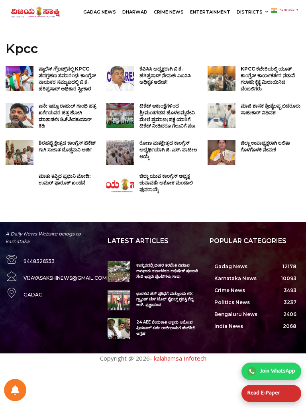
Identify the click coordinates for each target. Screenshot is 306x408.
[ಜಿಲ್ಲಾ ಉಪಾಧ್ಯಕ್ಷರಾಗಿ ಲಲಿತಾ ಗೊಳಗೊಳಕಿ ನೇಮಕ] (221, 152)
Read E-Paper (263, 393)
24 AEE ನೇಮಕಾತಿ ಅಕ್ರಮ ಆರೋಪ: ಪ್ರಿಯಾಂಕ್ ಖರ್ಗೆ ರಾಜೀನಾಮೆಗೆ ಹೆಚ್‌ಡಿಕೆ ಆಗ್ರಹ (165, 328)
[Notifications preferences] (15, 390)
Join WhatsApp (277, 371)
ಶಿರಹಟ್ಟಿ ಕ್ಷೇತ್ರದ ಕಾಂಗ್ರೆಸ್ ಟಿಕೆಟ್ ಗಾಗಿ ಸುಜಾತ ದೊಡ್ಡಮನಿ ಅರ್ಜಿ (67, 146)
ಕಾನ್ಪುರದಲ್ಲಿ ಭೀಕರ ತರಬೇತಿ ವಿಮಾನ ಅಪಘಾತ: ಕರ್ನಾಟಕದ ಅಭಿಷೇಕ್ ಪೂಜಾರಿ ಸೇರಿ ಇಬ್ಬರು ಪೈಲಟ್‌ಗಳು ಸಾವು (167, 271)
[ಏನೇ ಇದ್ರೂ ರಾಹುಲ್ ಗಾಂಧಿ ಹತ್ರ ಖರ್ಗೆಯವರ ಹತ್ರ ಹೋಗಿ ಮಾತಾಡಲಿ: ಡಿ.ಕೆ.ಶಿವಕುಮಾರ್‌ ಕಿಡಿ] (19, 115)
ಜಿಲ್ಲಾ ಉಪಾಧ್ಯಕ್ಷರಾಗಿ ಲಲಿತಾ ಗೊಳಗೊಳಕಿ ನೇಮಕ (265, 146)
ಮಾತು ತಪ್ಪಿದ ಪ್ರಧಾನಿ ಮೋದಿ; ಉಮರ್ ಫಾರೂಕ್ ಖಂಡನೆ (64, 179)
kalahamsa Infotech (180, 358)
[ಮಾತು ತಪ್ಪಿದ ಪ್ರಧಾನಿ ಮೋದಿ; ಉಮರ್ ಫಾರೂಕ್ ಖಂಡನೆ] (19, 185)
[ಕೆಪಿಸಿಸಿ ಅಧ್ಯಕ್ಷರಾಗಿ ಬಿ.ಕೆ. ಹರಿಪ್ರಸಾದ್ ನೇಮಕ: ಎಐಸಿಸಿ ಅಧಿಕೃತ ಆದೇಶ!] (120, 78)
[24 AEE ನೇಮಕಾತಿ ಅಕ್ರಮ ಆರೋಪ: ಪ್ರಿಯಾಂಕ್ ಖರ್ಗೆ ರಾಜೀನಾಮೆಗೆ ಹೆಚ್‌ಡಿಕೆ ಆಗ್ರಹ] (119, 328)
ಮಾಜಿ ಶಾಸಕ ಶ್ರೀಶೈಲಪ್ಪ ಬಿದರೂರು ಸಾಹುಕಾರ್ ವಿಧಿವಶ (270, 109)
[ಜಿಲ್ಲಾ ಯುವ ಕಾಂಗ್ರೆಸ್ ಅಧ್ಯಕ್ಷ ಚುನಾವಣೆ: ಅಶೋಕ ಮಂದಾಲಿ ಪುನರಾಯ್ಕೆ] (120, 185)
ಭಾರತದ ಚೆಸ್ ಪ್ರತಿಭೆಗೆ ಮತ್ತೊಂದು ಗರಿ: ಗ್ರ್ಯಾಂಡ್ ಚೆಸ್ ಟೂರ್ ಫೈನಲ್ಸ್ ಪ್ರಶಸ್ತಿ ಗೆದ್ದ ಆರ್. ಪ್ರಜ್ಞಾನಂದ (164, 299)
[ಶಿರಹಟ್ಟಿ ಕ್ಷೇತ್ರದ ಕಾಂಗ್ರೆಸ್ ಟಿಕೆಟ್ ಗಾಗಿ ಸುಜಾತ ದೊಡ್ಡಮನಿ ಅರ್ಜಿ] (19, 152)
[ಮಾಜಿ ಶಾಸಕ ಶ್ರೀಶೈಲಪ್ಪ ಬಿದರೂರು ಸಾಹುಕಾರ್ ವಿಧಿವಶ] (221, 115)
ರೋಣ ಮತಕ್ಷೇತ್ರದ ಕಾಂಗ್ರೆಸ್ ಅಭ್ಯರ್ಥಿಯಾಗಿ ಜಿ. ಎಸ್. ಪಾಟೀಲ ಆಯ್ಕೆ (168, 149)
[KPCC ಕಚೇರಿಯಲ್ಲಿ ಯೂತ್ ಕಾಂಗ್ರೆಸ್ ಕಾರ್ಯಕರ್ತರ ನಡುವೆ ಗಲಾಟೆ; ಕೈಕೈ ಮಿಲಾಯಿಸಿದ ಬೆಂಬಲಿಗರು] (221, 78)
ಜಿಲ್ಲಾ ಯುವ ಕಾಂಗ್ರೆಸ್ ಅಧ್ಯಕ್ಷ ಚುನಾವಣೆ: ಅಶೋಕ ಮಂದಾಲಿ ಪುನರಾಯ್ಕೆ (166, 182)
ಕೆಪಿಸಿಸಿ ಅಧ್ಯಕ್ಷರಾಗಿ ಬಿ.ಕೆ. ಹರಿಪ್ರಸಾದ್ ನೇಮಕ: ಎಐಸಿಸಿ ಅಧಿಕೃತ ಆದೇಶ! (165, 75)
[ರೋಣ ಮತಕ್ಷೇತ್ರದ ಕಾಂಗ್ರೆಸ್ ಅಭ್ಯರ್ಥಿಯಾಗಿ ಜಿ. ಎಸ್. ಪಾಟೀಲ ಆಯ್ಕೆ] (120, 152)
